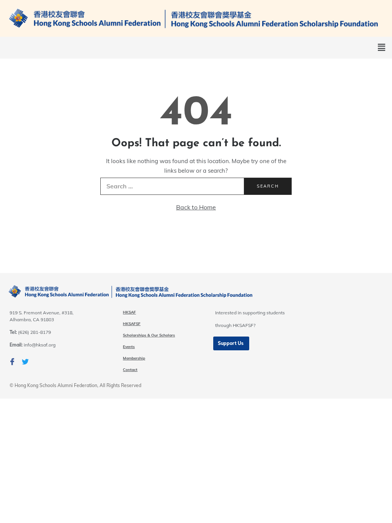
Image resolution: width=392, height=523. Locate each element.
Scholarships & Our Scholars (149, 335)
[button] (231, 343)
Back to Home (196, 207)
